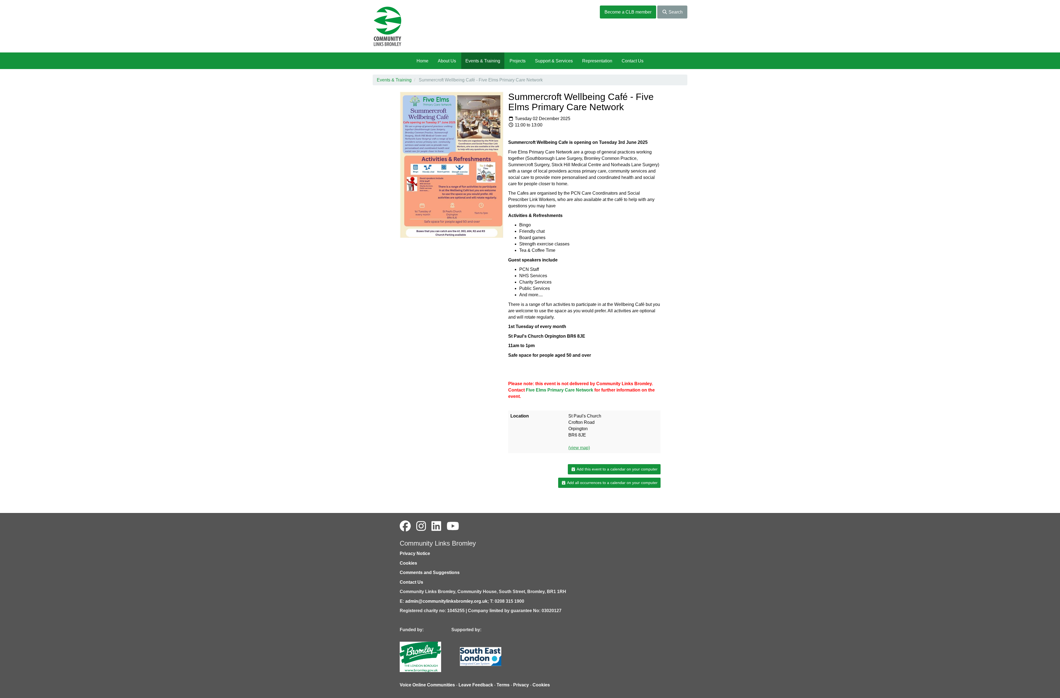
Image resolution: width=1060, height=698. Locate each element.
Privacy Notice (415, 553)
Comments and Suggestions (430, 572)
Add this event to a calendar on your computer (617, 469)
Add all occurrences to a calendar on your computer (612, 482)
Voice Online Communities (427, 685)
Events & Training (482, 61)
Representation (597, 61)
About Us (447, 61)
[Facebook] (405, 526)
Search (675, 12)
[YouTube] (453, 526)
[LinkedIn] (436, 526)
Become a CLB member (628, 12)
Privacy (521, 685)
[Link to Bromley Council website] (429, 656)
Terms (503, 685)
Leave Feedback (476, 685)
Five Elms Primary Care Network (559, 390)
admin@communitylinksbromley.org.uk (446, 601)
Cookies (408, 563)
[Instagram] (421, 526)
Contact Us (632, 61)
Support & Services (554, 61)
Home (422, 61)
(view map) (579, 447)
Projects (518, 61)
